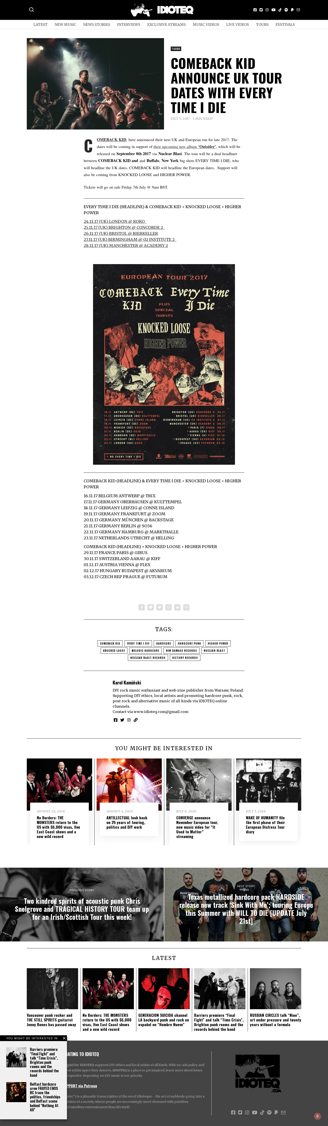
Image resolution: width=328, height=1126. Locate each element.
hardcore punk (189, 643)
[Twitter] (261, 9)
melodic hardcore (145, 650)
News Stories (96, 24)
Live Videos (237, 24)
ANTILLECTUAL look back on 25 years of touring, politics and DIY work (126, 822)
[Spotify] (286, 9)
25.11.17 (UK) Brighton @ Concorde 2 (124, 227)
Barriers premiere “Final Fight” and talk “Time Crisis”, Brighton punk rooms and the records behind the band (44, 1062)
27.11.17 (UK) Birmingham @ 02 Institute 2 (130, 239)
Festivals (285, 24)
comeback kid (110, 643)
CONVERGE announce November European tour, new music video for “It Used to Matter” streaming (197, 827)
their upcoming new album (185, 146)
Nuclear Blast (214, 650)
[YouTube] (273, 9)
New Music (65, 24)
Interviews (128, 24)
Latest (40, 24)
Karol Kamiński (127, 682)
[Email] (298, 9)
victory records (185, 658)
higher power (218, 643)
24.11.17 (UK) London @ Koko (115, 221)
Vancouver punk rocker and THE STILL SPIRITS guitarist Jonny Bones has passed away (51, 1019)
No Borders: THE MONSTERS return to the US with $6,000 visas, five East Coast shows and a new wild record (58, 827)
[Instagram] (267, 9)
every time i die (138, 643)
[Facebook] (255, 9)
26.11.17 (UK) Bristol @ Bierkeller (121, 233)
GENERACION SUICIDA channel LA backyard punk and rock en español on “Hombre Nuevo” (163, 1019)
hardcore (163, 643)
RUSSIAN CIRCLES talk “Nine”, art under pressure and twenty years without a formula (275, 1019)
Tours (262, 24)
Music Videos (206, 24)
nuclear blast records (148, 658)
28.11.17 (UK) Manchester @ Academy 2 (126, 245)
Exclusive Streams (166, 24)
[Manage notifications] (317, 1116)
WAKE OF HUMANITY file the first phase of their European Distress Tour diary (265, 824)
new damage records (181, 650)
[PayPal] (292, 9)
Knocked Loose (114, 650)
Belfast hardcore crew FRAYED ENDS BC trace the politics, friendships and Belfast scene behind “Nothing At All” (45, 1096)
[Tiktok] (280, 9)
